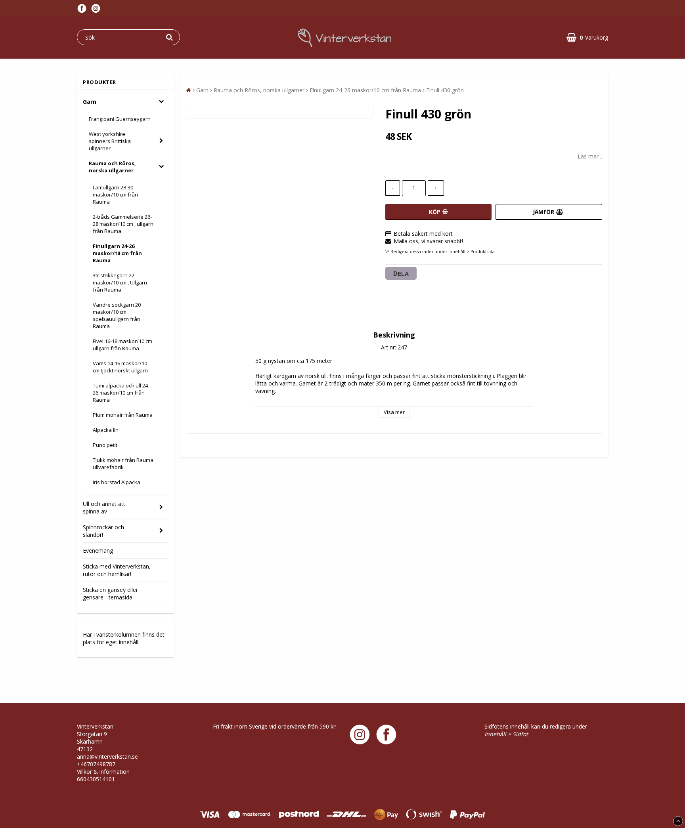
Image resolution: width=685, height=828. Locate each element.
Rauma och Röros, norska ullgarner (112, 167)
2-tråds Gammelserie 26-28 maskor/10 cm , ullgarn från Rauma (123, 224)
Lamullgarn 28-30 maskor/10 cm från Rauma (115, 194)
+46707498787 (96, 764)
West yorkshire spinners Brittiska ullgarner (110, 141)
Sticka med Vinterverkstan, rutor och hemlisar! (117, 570)
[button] (587, 37)
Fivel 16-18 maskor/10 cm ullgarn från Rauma (122, 345)
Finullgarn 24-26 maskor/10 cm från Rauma (117, 253)
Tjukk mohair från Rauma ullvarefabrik (123, 463)
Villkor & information (103, 771)
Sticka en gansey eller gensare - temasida (110, 593)
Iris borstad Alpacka (116, 482)
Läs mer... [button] (590, 156)
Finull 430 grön (445, 90)
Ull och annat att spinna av (104, 507)
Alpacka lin (106, 429)
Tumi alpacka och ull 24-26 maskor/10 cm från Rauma (121, 392)
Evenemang (98, 550)
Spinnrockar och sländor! (103, 530)
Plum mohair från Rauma (123, 414)
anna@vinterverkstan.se (107, 756)
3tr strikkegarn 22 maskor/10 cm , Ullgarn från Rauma (120, 282)
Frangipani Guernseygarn (120, 118)
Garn (89, 101)
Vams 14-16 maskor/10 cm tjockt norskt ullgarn (120, 367)
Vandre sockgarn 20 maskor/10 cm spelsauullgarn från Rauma (117, 315)
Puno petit (105, 444)
